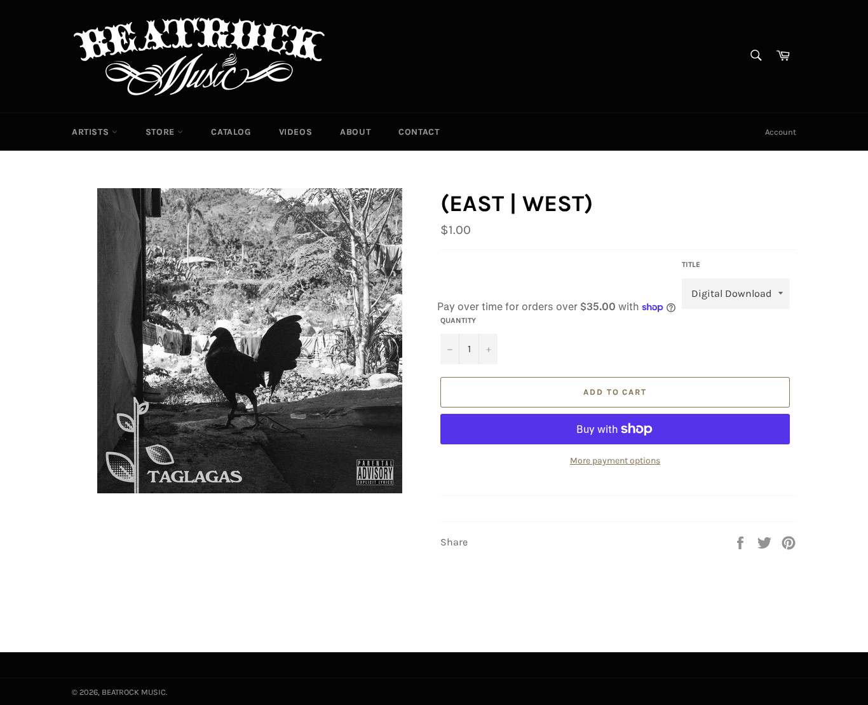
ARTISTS (92, 132)
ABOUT (355, 132)
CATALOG (230, 132)
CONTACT (418, 132)
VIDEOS (296, 132)
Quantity (458, 320)
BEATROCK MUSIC (134, 692)
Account (780, 132)
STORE (162, 132)
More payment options (615, 460)
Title (691, 264)
